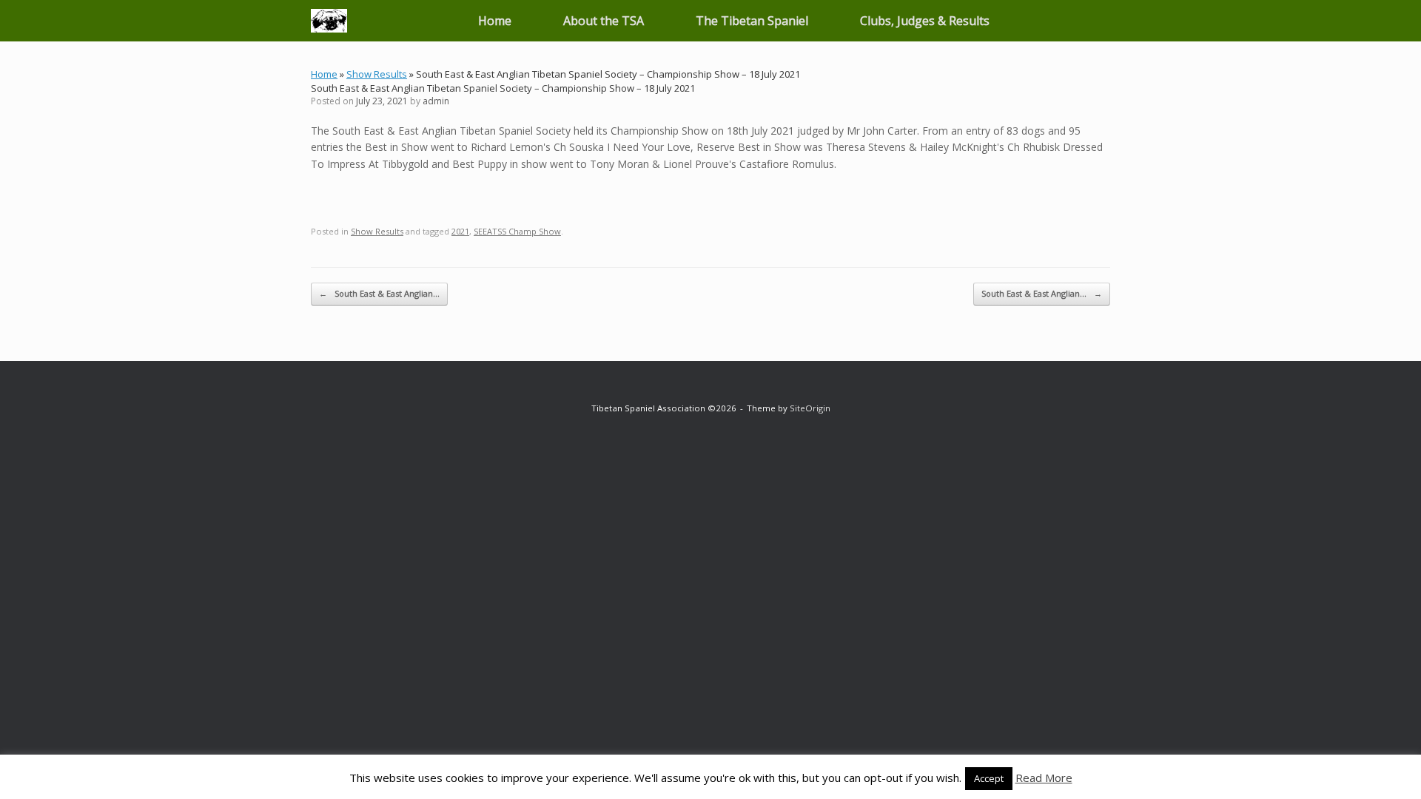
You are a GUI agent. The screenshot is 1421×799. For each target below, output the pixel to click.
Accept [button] (989, 778)
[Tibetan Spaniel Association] (329, 21)
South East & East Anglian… (379, 293)
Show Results (376, 74)
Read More (1043, 777)
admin (436, 101)
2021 (460, 231)
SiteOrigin (810, 408)
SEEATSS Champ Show (517, 231)
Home (494, 21)
